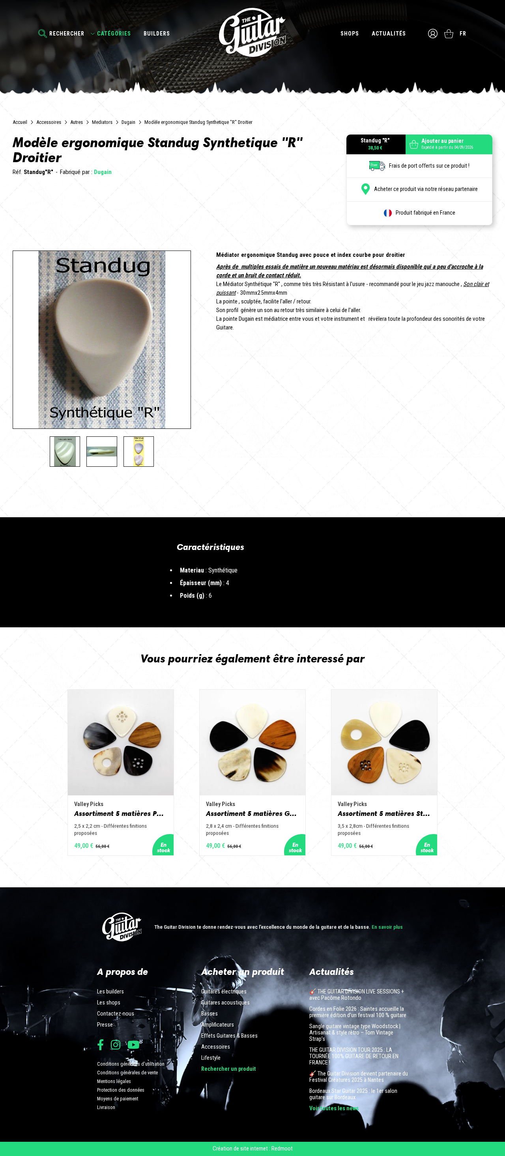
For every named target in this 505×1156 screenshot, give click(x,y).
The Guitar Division (252, 32)
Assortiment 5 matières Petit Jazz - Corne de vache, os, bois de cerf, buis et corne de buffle (120, 813)
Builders (157, 33)
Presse (105, 1025)
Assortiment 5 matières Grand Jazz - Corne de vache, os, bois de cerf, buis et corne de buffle (252, 813)
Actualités (389, 33)
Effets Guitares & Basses (229, 1036)
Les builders (110, 992)
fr (463, 33)
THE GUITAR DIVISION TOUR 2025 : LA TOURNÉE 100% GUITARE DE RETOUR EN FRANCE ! (353, 1056)
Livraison (106, 1107)
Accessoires (48, 122)
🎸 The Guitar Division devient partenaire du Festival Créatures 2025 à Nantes (358, 1077)
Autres (76, 122)
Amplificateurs (217, 1025)
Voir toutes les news (334, 1108)
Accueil (20, 122)
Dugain (128, 122)
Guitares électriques (224, 992)
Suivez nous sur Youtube (133, 1044)
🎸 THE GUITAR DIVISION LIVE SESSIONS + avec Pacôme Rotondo (356, 995)
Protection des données (120, 1090)
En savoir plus (387, 927)
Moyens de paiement (117, 1099)
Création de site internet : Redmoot (253, 1148)
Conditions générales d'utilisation (131, 1064)
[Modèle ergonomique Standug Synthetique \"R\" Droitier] (65, 452)
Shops (349, 33)
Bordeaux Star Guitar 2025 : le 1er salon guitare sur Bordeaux (353, 1094)
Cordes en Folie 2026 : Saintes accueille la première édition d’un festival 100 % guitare (357, 1012)
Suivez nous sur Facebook (100, 1044)
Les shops (108, 1003)
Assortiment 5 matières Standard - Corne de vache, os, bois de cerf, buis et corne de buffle (384, 813)
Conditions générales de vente (127, 1073)
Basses (209, 1014)
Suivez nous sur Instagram (115, 1044)
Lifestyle (211, 1058)
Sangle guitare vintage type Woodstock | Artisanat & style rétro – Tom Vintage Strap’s (354, 1032)
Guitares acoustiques (225, 1003)
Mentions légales (114, 1081)
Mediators (102, 122)
